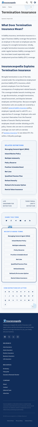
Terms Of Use (10, 420)
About (5, 384)
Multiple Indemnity (19, 245)
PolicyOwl (6, 372)
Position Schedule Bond (19, 255)
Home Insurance (7, 350)
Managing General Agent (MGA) (19, 236)
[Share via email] (20, 220)
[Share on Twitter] (6, 220)
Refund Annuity (19, 269)
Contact (5, 387)
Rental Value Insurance (19, 278)
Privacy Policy (19, 420)
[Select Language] (34, 2)
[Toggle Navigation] (31, 2)
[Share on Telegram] (15, 220)
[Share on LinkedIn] (29, 220)
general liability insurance (18, 108)
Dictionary (6, 369)
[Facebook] (5, 337)
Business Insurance (8, 356)
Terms (10, 7)
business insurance (10, 133)
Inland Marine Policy (19, 241)
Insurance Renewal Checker (11, 375)
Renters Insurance (8, 353)
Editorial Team (7, 390)
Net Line (19, 259)
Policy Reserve (19, 250)
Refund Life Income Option (19, 273)
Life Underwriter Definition (8, 203)
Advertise (6, 393)
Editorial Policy (28, 420)
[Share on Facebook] (11, 220)
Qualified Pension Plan (19, 264)
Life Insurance (7, 359)
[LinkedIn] (13, 337)
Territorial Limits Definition (30, 203)
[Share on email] (25, 220)
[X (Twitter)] (9, 337)
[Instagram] (17, 337)
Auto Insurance (7, 347)
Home (4, 7)
